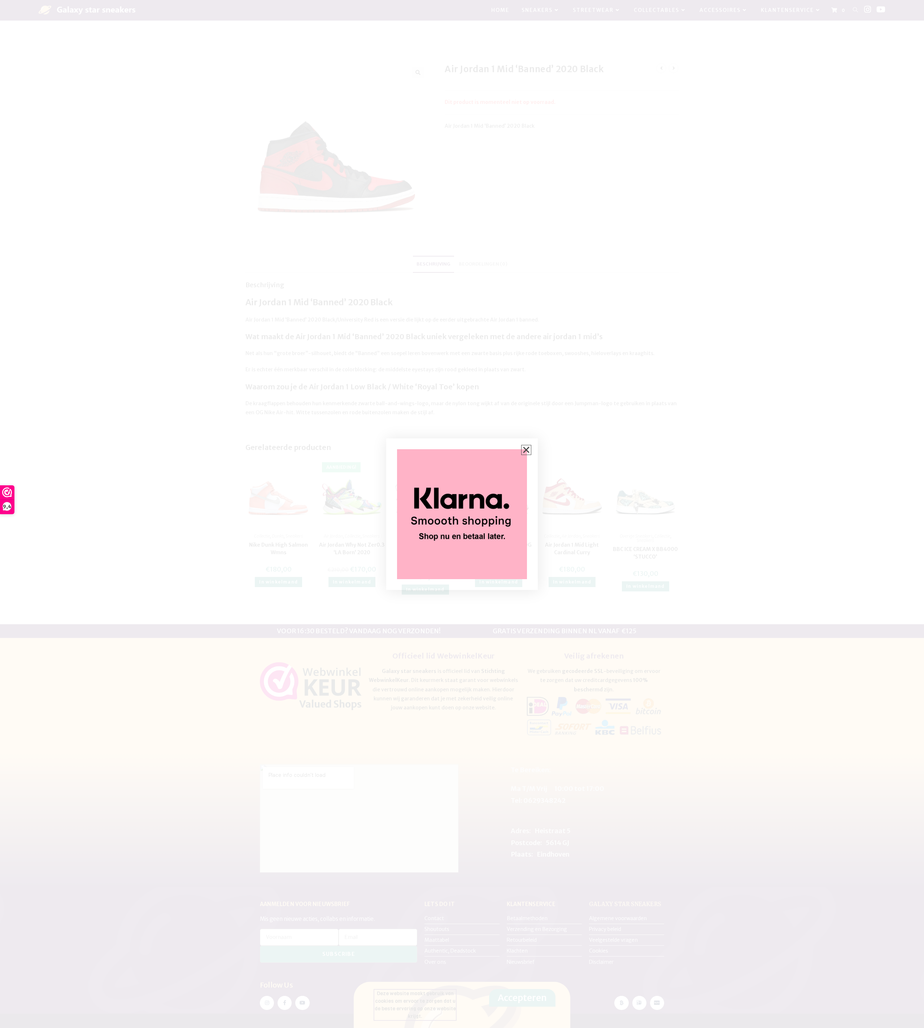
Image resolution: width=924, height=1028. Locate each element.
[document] (462, 514)
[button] (526, 450)
